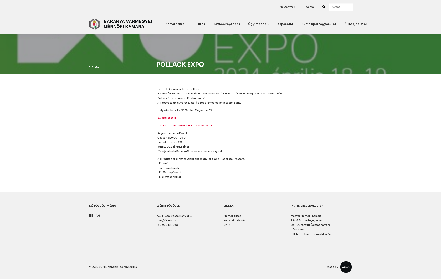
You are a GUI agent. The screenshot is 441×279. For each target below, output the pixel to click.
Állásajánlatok (356, 24)
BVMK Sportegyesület (318, 24)
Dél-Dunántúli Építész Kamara (310, 224)
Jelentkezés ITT (167, 117)
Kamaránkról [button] (176, 24)
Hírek (201, 24)
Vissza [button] (96, 66)
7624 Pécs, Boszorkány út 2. (174, 215)
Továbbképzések (226, 24)
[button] (91, 216)
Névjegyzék (287, 6)
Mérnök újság (232, 215)
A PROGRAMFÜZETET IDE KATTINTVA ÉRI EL (185, 125)
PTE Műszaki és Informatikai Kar (311, 234)
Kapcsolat (285, 24)
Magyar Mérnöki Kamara (306, 215)
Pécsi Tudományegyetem (307, 220)
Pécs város (297, 229)
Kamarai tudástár (234, 220)
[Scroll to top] (434, 272)
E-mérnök (309, 6)
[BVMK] (121, 24)
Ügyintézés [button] (257, 24)
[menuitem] (287, 7)
